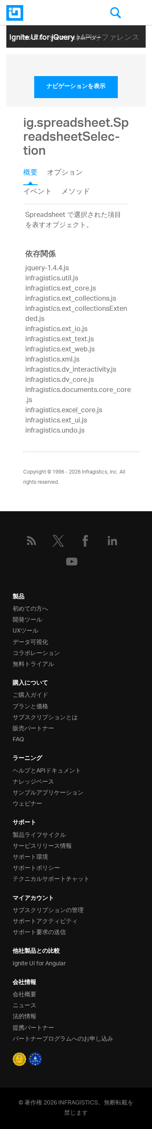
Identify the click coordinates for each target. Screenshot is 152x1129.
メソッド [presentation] (75, 192)
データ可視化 (30, 641)
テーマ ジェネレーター (75, 36)
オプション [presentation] (65, 173)
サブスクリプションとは (45, 716)
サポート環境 (30, 856)
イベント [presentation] (37, 192)
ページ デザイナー (44, 49)
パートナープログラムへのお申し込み (63, 1038)
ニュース (24, 1004)
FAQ (18, 738)
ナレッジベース (33, 781)
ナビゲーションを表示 (76, 87)
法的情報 (24, 1015)
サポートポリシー (36, 867)
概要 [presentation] (30, 173)
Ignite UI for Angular (39, 962)
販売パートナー (33, 727)
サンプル (33, 36)
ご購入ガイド (30, 694)
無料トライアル (33, 663)
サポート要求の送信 (39, 931)
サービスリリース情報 (42, 845)
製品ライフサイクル (39, 834)
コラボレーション (36, 652)
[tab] (35, 175)
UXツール (25, 630)
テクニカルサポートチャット (51, 878)
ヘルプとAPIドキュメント (47, 770)
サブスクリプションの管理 (48, 909)
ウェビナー (27, 802)
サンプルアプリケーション (48, 791)
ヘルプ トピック (89, 49)
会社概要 (24, 993)
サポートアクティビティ (45, 920)
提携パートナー (33, 1027)
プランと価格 (30, 705)
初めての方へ (30, 608)
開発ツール (27, 619)
